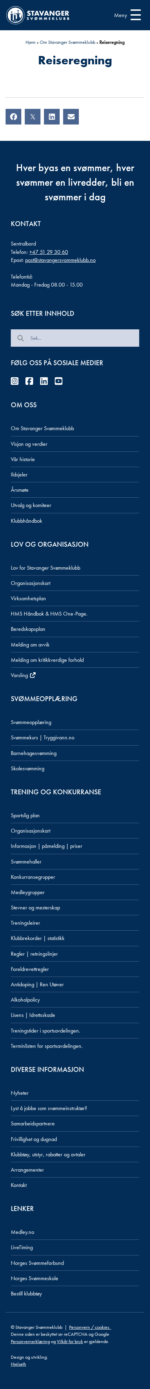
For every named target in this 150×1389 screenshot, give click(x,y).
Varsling (20, 675)
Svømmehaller (26, 861)
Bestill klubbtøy (26, 1293)
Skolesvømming (27, 768)
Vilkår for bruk (70, 1341)
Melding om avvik (30, 644)
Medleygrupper (28, 892)
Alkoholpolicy (25, 999)
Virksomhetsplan (28, 598)
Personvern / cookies (90, 1327)
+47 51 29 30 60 (48, 252)
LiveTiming (22, 1247)
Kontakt (19, 1185)
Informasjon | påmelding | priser (46, 846)
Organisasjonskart (30, 583)
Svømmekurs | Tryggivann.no (42, 737)
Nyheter (20, 1093)
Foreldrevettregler (30, 969)
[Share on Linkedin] (52, 117)
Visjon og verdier (29, 444)
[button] (125, 15)
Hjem (30, 42)
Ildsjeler (19, 474)
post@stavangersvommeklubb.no (60, 260)
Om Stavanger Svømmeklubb (67, 42)
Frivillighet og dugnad (34, 1139)
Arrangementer (27, 1169)
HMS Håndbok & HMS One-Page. (49, 613)
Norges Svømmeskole (34, 1278)
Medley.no (22, 1232)
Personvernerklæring (30, 1341)
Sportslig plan (25, 815)
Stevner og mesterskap (35, 907)
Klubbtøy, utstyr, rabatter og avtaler (48, 1154)
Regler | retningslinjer (34, 953)
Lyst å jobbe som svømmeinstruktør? (49, 1108)
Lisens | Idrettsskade (33, 1015)
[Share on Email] (71, 117)
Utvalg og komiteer (31, 505)
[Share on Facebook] (13, 117)
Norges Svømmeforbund (37, 1263)
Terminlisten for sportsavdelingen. (47, 1046)
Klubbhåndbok (26, 520)
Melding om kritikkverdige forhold (47, 660)
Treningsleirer (25, 922)
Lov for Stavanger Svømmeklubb (45, 567)
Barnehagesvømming (34, 753)
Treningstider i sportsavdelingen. (45, 1030)
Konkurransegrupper (33, 877)
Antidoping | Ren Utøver (37, 984)
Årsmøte (20, 489)
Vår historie (23, 459)
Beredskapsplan (28, 629)
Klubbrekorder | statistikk (38, 938)
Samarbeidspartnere (33, 1123)
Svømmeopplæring (31, 722)
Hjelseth (18, 1364)
